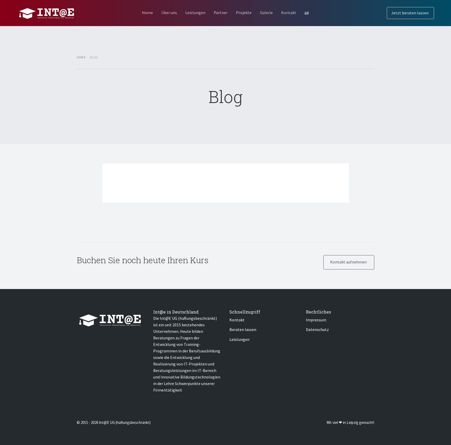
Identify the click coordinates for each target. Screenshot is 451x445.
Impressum (316, 319)
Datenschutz (317, 329)
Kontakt (288, 12)
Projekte (244, 12)
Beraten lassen (242, 329)
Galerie (266, 12)
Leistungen (195, 12)
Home (147, 12)
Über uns (169, 12)
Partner (221, 12)
